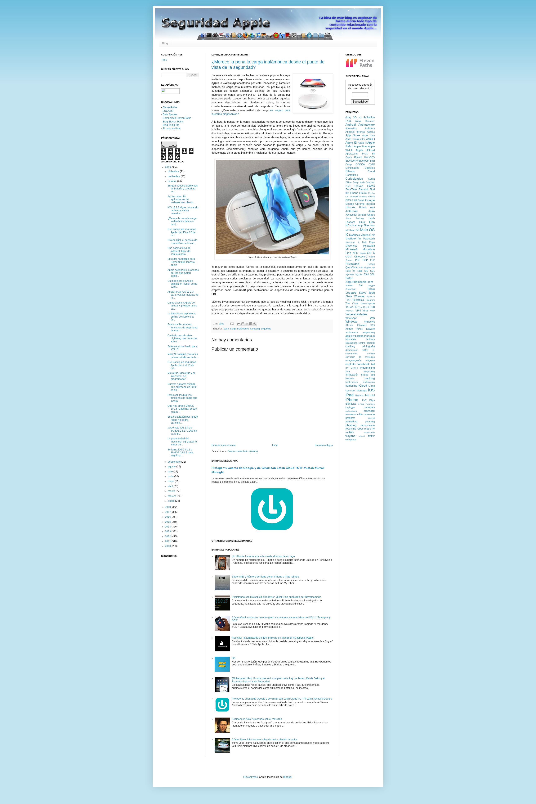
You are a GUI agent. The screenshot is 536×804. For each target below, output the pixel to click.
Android (350, 124)
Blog (165, 43)
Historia (350, 207)
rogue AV (369, 428)
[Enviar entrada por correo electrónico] (232, 323)
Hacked (370, 203)
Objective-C (361, 256)
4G (360, 117)
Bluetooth (363, 160)
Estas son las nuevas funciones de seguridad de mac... (182, 327)
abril (171, 486)
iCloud (363, 385)
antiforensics (351, 332)
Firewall (354, 196)
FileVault (363, 189)
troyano (350, 435)
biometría (350, 339)
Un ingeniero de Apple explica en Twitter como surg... (182, 283)
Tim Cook (351, 303)
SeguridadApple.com (359, 281)
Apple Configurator (355, 139)
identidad (350, 403)
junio (171, 476)
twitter (371, 436)
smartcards (369, 432)
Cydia (371, 178)
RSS (164, 59)
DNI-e (348, 182)
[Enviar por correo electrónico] (239, 324)
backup (370, 335)
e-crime (371, 353)
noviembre (174, 176)
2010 (168, 546)
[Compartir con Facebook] (251, 324)
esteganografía (353, 360)
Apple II (362, 142)
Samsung (255, 328)
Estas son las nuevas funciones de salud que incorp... (182, 398)
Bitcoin (358, 157)
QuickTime (351, 267)
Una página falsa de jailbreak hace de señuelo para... (179, 251)
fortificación (351, 374)
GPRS (371, 196)
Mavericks (351, 245)
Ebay (348, 186)
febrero (172, 496)
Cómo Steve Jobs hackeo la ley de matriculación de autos (265, 739)
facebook (363, 364)
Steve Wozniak (354, 296)
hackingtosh (351, 382)
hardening (351, 385)
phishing (351, 425)
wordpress (350, 439)
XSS (372, 325)
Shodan (349, 285)
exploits (350, 364)
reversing (350, 428)
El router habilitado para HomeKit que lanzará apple (181, 261)
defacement (351, 350)
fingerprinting (367, 367)
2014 (168, 526)
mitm (360, 414)
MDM (348, 225)
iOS (371, 390)
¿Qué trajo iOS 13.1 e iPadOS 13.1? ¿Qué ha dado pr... (182, 430)
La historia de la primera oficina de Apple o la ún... (181, 316)
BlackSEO (369, 157)
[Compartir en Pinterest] (255, 324)
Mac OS (354, 230)
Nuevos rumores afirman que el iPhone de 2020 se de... (182, 387)
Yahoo (359, 329)
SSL (372, 274)
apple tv (349, 335)
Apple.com (351, 153)
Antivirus (370, 128)
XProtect (362, 325)
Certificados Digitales (360, 167)
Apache (371, 132)
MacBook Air (368, 235)
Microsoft (351, 249)
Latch (371, 218)
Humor (363, 207)
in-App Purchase (366, 404)
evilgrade (370, 360)
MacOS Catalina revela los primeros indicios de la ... (183, 356)
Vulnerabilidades (356, 314)
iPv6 (364, 400)
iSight (372, 400)
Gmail (361, 200)
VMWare (349, 311)
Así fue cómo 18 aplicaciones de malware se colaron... (181, 199)
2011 (168, 541)
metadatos (350, 414)
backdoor (360, 335)
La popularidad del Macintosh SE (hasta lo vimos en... (182, 441)
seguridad (266, 328)
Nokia (363, 253)
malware (369, 410)
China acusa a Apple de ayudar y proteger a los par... (182, 305)
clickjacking (351, 343)
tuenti (362, 436)
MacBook (354, 235)
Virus (365, 310)
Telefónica (358, 299)
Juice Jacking (354, 218)
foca (347, 371)
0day (348, 117)
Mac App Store (361, 225)
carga (233, 328)
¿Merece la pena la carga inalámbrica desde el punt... (182, 221)
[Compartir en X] (247, 324)
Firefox (363, 193)
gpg (373, 374)
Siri (361, 285)
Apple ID (351, 142)
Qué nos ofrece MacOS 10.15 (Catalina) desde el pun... (182, 408)
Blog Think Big (171, 124)
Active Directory (365, 121)
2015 (168, 521)
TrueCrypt (363, 307)
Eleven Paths (364, 186)
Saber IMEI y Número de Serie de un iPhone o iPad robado (265, 576)
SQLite (358, 274)
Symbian (370, 296)
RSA (361, 267)
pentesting (351, 421)
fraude (364, 374)
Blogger (287, 777)
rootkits (349, 432)
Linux (362, 222)
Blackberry (351, 160)
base (226, 328)
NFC (355, 253)
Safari (349, 278)
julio (170, 471)
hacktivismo (369, 382)
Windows (351, 321)
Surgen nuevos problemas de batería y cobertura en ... (183, 188)
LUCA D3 (168, 110)
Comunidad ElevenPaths (177, 118)
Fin (233, 658)
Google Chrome (355, 203)
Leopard (350, 222)
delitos (365, 350)
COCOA (360, 164)
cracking (350, 346)
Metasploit (369, 245)
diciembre (174, 171)
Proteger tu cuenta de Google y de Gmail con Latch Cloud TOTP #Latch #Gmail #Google (282, 698)
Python (371, 264)
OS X (371, 253)
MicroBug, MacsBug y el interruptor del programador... (181, 376)
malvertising (351, 411)
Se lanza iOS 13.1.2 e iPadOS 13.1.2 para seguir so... (180, 452)
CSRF (371, 164)
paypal (371, 418)
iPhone (351, 399)
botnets (370, 339)
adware (370, 328)
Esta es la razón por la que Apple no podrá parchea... (183, 419)
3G (355, 117)
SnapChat (350, 289)
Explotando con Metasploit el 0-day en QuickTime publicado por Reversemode (276, 597)
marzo (172, 491)
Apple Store (360, 146)
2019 (168, 167)
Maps (372, 242)
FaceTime (351, 189)
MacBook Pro (353, 238)
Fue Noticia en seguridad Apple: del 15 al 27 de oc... (182, 232)
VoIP (372, 310)
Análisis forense (355, 131)
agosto (172, 466)
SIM (366, 271)
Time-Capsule (368, 303)
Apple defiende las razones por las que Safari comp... (183, 273)
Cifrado (350, 171)
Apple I (370, 139)
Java (371, 211)
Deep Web (359, 182)
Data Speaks (170, 114)
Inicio (275, 445)
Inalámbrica (243, 328)
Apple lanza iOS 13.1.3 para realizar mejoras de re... (183, 294)
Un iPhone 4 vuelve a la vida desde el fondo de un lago (263, 556)
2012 (168, 536)
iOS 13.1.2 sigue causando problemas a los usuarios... (183, 210)
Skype (371, 285)
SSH (366, 274)
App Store (352, 135)
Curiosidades (354, 178)
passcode (369, 414)
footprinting (369, 371)
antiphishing (369, 332)
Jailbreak (351, 211)
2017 (168, 512)
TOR (347, 300)
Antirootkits (351, 128)
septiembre (174, 461)
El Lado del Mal (171, 128)
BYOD (365, 153)
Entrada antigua (324, 445)
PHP (372, 260)
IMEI (372, 207)
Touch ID (351, 307)
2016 (168, 516)
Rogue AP (369, 267)
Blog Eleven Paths (173, 121)
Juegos (370, 214)
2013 (168, 531)
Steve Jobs (367, 292)
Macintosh (369, 238)
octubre (172, 181)
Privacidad (352, 263)
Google (370, 200)
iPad (349, 395)
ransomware (368, 425)
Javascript (351, 214)
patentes (350, 418)
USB (372, 307)
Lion (372, 222)
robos (360, 428)
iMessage (361, 390)
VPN (358, 310)
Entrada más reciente (223, 445)
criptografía (368, 346)
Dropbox (370, 182)
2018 (168, 507)
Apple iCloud (365, 150)
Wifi (372, 318)
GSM (354, 200)
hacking (370, 378)
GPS (348, 200)
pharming (370, 421)
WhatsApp (351, 318)
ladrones (370, 407)
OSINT (349, 256)
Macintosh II (352, 242)
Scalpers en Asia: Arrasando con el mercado (257, 719)
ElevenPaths (170, 107)
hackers (349, 378)
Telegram (370, 300)
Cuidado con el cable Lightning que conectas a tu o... (182, 338)
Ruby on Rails (353, 271)
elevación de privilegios (360, 357)
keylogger (350, 407)
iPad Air (359, 395)
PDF (357, 260)
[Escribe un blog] (243, 324)
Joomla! (362, 215)
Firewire (363, 196)
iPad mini (369, 395)
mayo (171, 481)
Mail (364, 242)
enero (171, 500)
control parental (366, 343)
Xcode (349, 328)
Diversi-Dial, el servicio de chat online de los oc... (182, 241)
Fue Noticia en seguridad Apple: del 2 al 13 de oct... (182, 365)
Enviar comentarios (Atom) (243, 451)
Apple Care (368, 135)
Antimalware (366, 124)
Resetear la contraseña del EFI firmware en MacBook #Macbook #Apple (273, 637)
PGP (365, 260)
